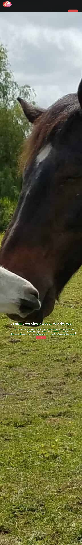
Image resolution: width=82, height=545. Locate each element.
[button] (73, 11)
